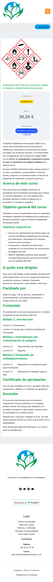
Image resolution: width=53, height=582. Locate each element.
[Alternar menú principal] (47, 11)
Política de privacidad (26, 522)
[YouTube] (32, 489)
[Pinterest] (28, 489)
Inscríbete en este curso (26, 130)
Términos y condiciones (26, 528)
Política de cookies (26, 525)
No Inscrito (26, 101)
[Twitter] (24, 489)
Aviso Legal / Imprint (26, 534)
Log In (27, 134)
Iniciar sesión (43, 27)
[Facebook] (20, 489)
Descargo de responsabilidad (26, 531)
